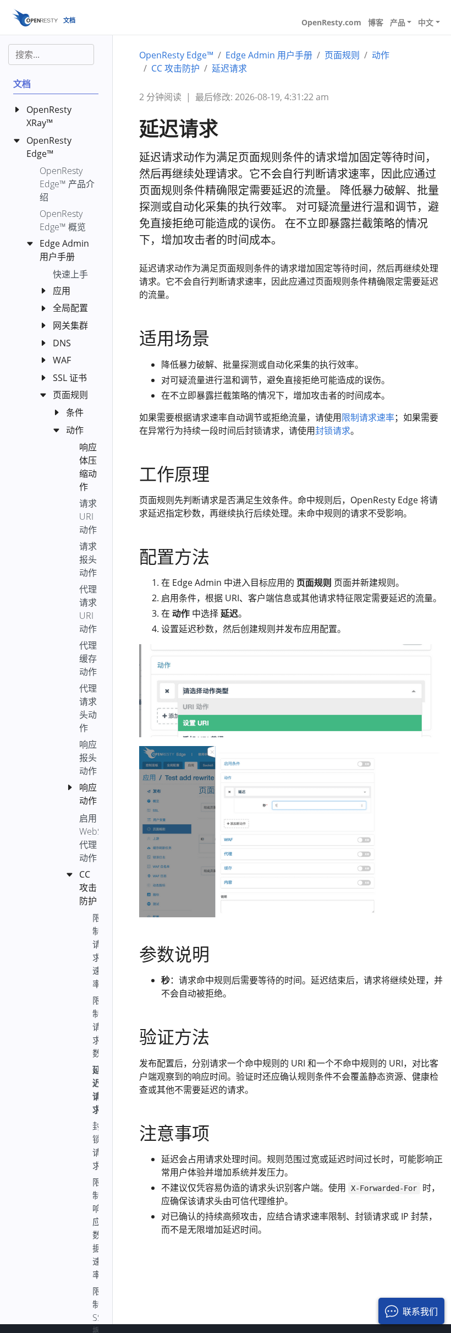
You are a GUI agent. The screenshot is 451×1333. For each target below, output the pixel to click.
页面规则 (342, 55)
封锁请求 (332, 431)
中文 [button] (425, 22)
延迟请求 (229, 68)
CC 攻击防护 (175, 68)
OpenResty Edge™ (176, 55)
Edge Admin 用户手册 (269, 55)
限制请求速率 (368, 417)
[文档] (35, 17)
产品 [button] (397, 22)
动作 (380, 55)
